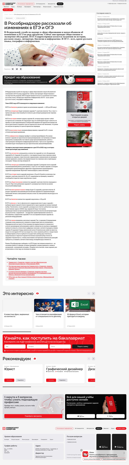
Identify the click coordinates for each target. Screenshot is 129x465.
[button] (88, 293)
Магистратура (37, 6)
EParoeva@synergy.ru (41, 457)
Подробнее (79, 144)
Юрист (9, 369)
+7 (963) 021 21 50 (112, 3)
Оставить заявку (8, 9)
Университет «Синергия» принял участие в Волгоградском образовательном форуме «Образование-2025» (28, 263)
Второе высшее (47, 6)
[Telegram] (16, 69)
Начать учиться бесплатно (92, 459)
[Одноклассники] (20, 69)
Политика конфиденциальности (75, 457)
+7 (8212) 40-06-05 (121, 3)
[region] (111, 49)
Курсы (13, 6)
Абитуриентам (51, 3)
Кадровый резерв (58, 6)
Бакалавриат (27, 6)
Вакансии (6, 6)
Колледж (19, 6)
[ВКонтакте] (12, 69)
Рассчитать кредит (84, 80)
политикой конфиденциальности (84, 350)
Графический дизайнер (64, 369)
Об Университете (40, 3)
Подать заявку (79, 125)
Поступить (9, 380)
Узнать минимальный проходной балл (114, 459)
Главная (6, 14)
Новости (11, 14)
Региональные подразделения (26, 3)
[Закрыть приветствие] (81, 450)
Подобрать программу (33, 416)
